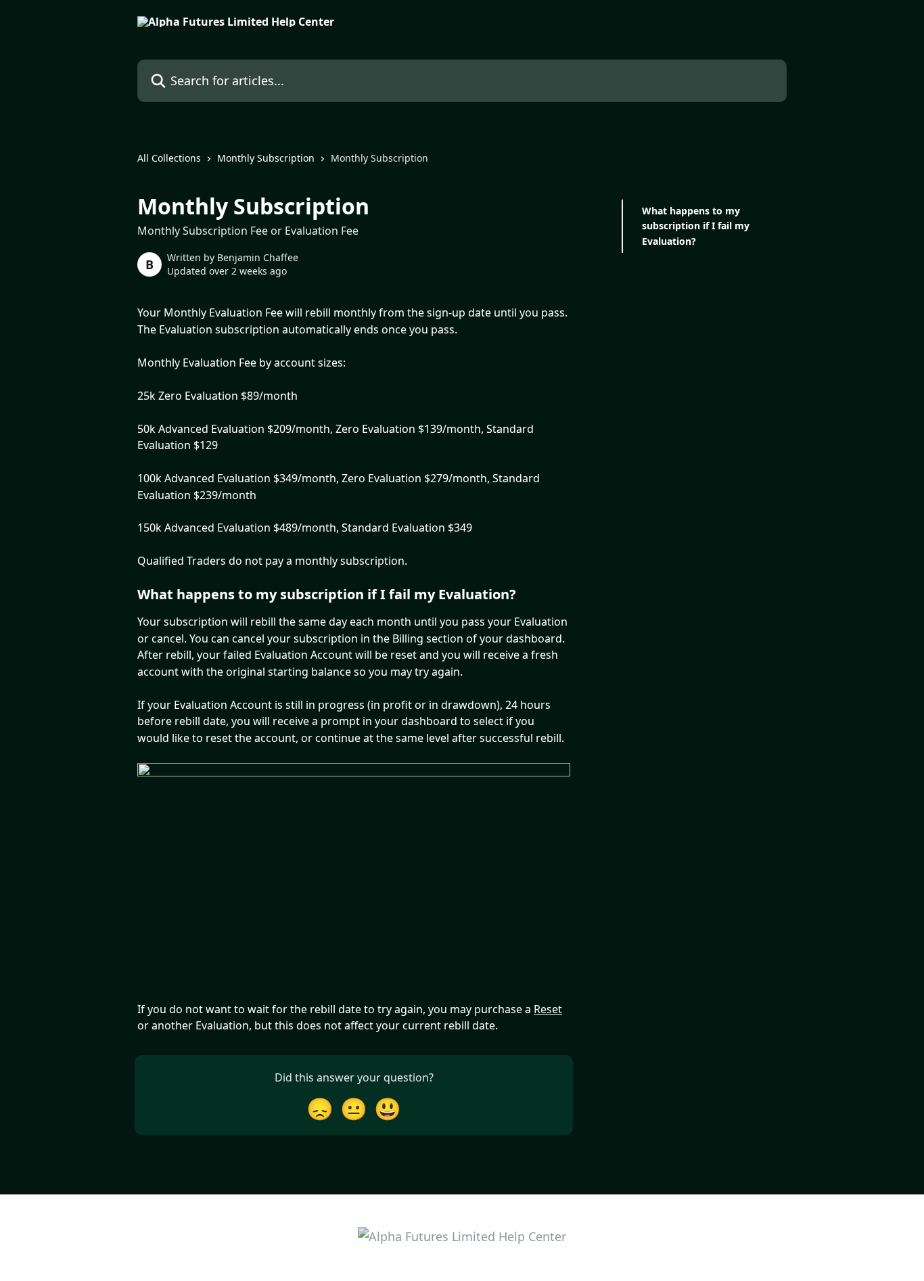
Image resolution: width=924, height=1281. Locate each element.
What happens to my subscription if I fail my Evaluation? (695, 226)
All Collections (169, 158)
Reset (548, 1009)
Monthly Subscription (266, 158)
